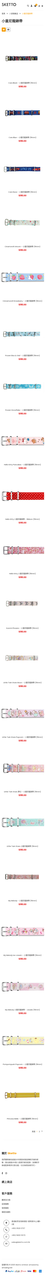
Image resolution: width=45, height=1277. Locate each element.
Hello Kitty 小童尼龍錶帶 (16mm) (22, 573)
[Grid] (4, 30)
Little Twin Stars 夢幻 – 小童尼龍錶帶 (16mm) (22, 791)
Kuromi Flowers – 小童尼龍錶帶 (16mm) (22, 628)
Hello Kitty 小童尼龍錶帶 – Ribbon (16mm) (22, 519)
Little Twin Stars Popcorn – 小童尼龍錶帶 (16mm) (22, 737)
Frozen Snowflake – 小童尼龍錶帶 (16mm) (22, 410)
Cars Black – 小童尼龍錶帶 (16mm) (22, 83)
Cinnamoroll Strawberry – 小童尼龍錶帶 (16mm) (22, 301)
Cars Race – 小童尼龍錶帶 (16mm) (22, 192)
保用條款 (5, 1208)
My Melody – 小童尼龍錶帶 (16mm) (22, 900)
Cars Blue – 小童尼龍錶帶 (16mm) (22, 137)
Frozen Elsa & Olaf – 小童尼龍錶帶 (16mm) (22, 355)
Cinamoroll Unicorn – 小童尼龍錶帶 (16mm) (22, 246)
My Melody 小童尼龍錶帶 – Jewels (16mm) (22, 1010)
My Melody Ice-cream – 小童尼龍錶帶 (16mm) (22, 955)
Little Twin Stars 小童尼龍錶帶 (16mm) (22, 846)
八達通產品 (13, 13)
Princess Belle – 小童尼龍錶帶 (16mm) (22, 1119)
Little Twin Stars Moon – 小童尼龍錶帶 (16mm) (22, 682)
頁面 (33, 1131)
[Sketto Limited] (11, 4)
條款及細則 (6, 1212)
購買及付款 (6, 1200)
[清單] (8, 30)
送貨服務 (5, 1204)
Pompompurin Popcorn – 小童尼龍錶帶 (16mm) (22, 1064)
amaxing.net (7, 1267)
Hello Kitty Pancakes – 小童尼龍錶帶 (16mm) (22, 464)
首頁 (3, 13)
